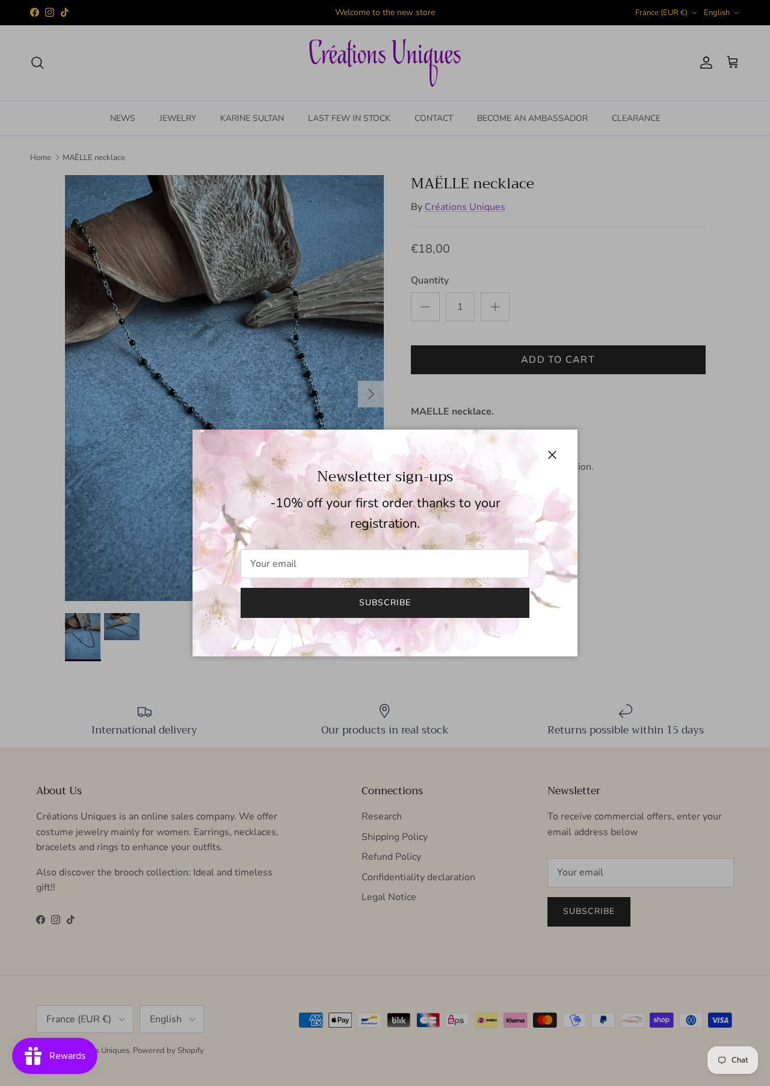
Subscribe (385, 602)
